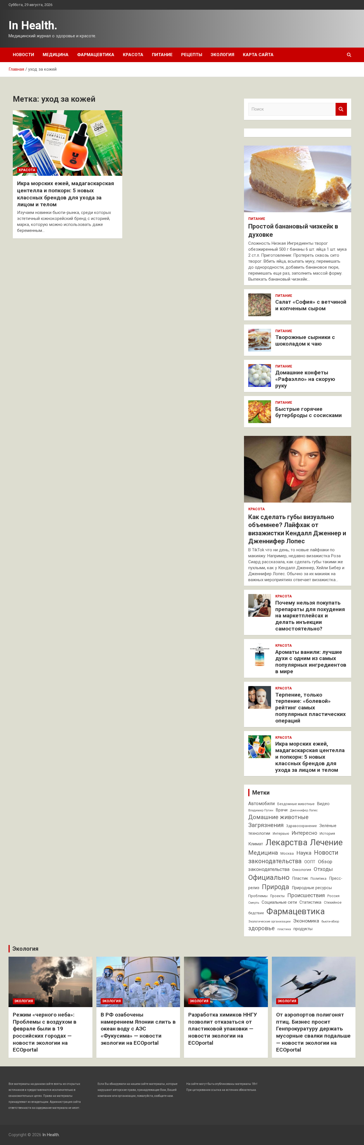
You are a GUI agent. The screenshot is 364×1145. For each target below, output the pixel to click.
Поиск (341, 109)
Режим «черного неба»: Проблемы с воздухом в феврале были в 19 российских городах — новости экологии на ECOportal (44, 1032)
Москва (287, 854)
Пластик (300, 878)
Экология (222, 54)
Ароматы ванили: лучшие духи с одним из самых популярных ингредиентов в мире (310, 662)
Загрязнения (266, 825)
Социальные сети (279, 902)
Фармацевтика (95, 54)
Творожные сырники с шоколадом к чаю (305, 340)
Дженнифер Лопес (304, 810)
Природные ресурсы (312, 887)
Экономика (306, 921)
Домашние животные (278, 817)
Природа (275, 887)
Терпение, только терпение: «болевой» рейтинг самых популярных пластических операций (310, 707)
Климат (255, 843)
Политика (318, 879)
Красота (133, 54)
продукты (303, 928)
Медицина (56, 54)
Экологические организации (269, 921)
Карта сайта (258, 54)
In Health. (33, 25)
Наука (303, 853)
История (327, 833)
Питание (162, 54)
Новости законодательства (293, 857)
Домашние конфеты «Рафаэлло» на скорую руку (305, 379)
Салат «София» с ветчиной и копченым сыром (310, 305)
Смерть (253, 903)
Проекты (277, 896)
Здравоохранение (301, 826)
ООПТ (309, 862)
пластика (284, 929)
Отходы (323, 869)
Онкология (301, 870)
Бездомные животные (296, 804)
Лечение (326, 842)
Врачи (282, 810)
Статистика (310, 902)
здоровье (261, 928)
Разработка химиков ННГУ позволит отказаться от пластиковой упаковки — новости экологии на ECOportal (222, 1028)
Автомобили (261, 803)
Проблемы (258, 896)
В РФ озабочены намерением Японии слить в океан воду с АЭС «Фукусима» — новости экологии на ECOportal (138, 1028)
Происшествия (306, 895)
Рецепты (191, 54)
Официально (268, 877)
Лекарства (286, 842)
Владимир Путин (260, 810)
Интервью (281, 834)
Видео (323, 803)
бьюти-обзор (330, 921)
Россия (333, 896)
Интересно (304, 833)
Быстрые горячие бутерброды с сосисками (308, 412)
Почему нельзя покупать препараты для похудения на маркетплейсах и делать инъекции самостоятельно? (310, 615)
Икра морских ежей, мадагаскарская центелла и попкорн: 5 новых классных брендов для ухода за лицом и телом (65, 194)
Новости (23, 54)
